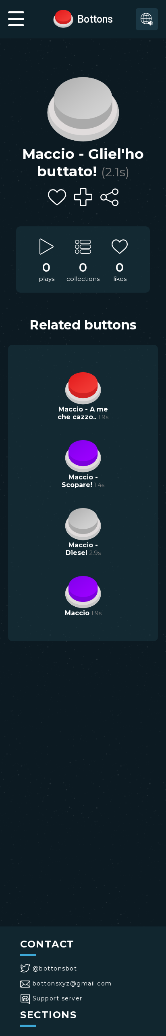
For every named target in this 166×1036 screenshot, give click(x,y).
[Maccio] (83, 591)
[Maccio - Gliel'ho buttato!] (83, 107)
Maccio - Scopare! (80, 481)
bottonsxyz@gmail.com (72, 983)
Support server (58, 998)
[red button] (63, 18)
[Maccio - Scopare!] (83, 455)
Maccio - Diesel (82, 549)
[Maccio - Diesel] (83, 523)
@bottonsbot (55, 968)
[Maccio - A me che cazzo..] (83, 387)
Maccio (77, 613)
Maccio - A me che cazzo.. (83, 413)
